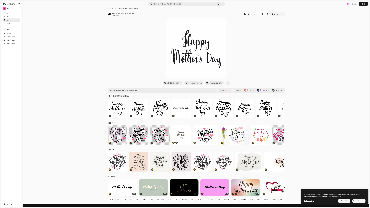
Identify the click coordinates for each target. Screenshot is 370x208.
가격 (347, 4)
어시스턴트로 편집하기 (216, 83)
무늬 (152, 199)
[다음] (284, 108)
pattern (170, 199)
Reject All (344, 201)
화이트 (234, 199)
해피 (218, 199)
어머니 (111, 199)
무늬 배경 (184, 199)
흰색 (251, 199)
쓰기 (206, 199)
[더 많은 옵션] (258, 14)
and (131, 199)
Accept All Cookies (359, 201)
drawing (144, 199)
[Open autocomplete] (150, 4)
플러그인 (265, 90)
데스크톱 (223, 90)
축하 (124, 199)
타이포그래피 (160, 199)
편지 (281, 199)
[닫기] (282, 90)
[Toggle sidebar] (18, 3)
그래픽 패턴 (243, 199)
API (276, 90)
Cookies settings (309, 201)
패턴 (177, 199)
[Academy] (7, 204)
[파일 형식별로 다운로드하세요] (283, 14)
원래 (177, 22)
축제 (118, 199)
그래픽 (274, 199)
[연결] (4, 204)
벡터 (116, 8)
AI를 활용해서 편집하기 (174, 83)
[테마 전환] (11, 204)
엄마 (137, 199)
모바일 (237, 90)
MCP (251, 90)
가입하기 (363, 4)
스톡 (112, 8)
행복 (192, 199)
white (258, 199)
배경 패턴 (226, 199)
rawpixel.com (115, 15)
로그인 (354, 4)
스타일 (199, 199)
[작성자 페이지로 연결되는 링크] (109, 14)
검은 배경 (266, 199)
